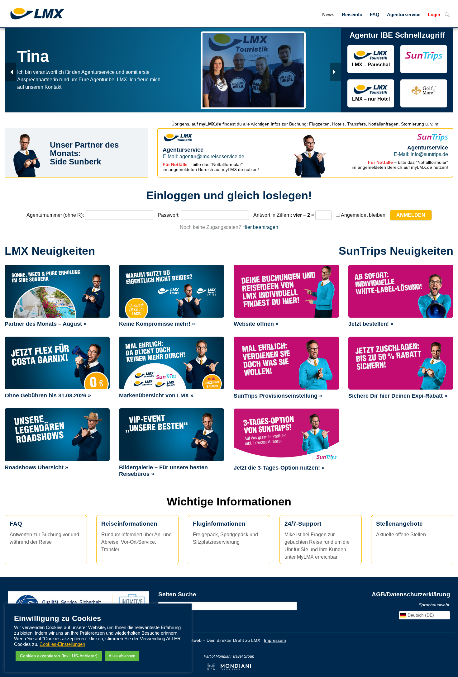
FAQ (374, 14)
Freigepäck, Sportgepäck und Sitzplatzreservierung (225, 532)
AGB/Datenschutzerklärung (411, 594)
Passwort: (168, 215)
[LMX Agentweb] (32, 13)
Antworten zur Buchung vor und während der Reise (44, 532)
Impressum (275, 640)
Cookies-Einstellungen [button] (62, 644)
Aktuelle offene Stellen (401, 528)
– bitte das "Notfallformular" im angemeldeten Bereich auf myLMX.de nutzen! (211, 167)
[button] (10, 72)
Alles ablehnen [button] (122, 656)
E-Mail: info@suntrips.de (421, 154)
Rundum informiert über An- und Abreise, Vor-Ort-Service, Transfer (136, 536)
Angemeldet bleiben (362, 215)
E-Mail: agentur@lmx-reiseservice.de (203, 156)
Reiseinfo (352, 14)
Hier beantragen (260, 227)
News (328, 14)
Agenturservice (403, 14)
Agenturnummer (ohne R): (55, 215)
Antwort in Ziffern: (272, 215)
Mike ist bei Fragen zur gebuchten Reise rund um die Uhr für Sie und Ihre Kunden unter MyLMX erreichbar (317, 540)
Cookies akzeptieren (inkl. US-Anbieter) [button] (59, 655)
